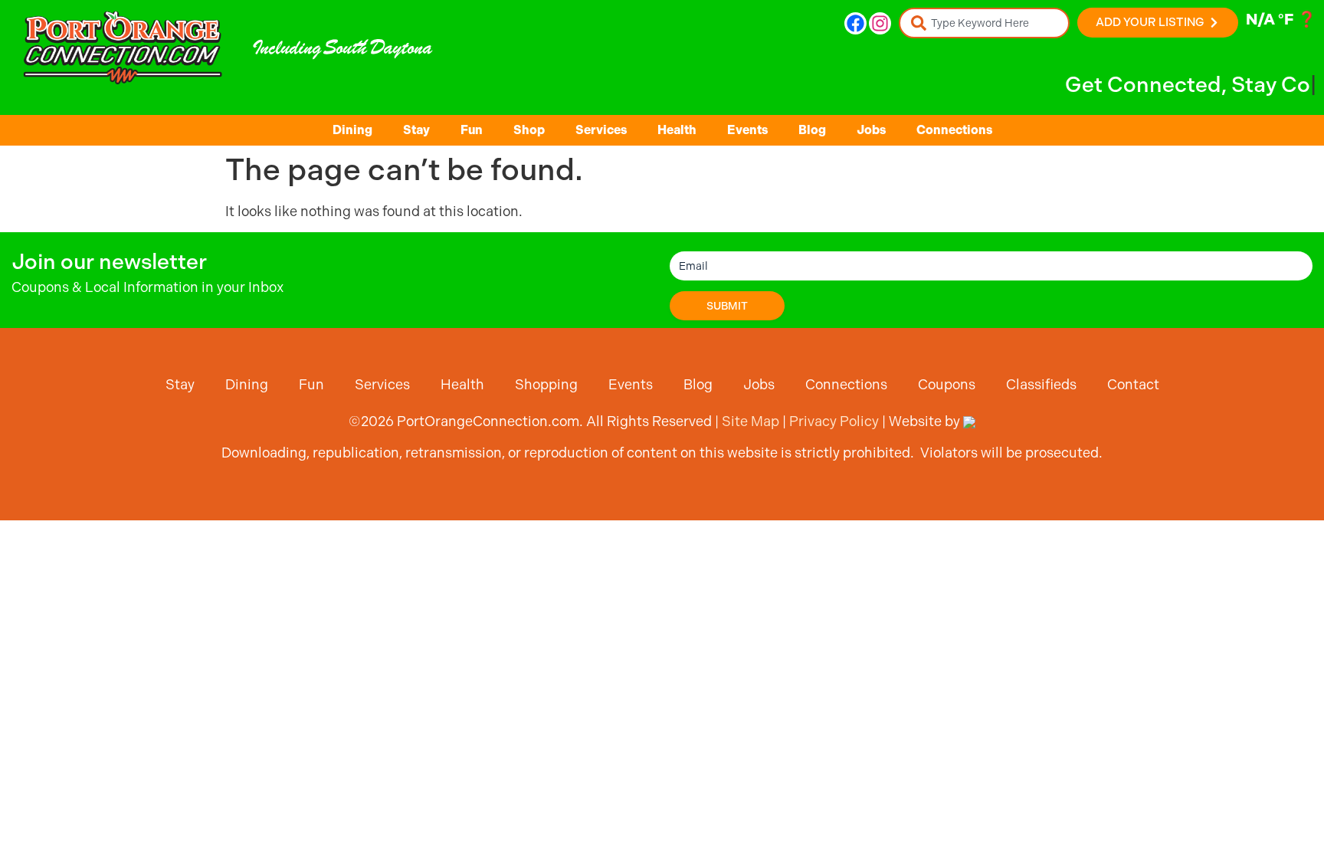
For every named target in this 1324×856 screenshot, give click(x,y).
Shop (529, 130)
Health (676, 130)
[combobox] (984, 23)
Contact (1133, 384)
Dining (352, 130)
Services (601, 130)
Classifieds (1041, 384)
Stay (416, 130)
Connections (954, 130)
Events (747, 130)
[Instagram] (880, 23)
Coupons (946, 384)
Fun (471, 130)
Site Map (750, 421)
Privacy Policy (834, 421)
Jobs (871, 130)
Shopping (546, 384)
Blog (812, 130)
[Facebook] (855, 23)
